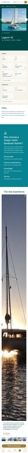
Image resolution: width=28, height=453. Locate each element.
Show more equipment (7, 101)
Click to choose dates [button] (14, 446)
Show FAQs (7, 120)
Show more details (6, 80)
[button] (26, 19)
